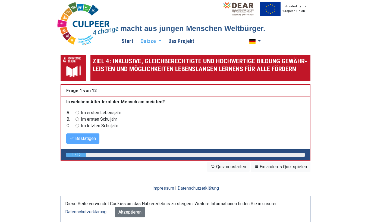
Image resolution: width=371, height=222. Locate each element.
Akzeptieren (130, 212)
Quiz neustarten (230, 166)
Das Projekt (181, 41)
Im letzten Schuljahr (99, 125)
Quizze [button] (148, 41)
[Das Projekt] (88, 24)
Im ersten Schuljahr (99, 119)
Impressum (163, 188)
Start (127, 41)
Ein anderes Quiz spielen (283, 166)
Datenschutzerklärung (198, 188)
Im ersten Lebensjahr (101, 112)
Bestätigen (85, 138)
